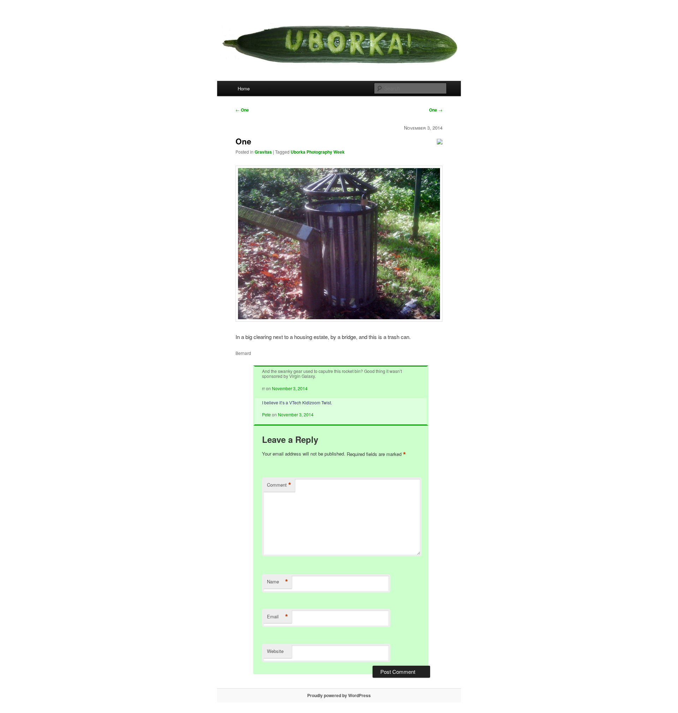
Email (277, 616)
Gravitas (263, 152)
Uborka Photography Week (318, 152)
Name (277, 581)
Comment (279, 485)
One (242, 110)
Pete (266, 414)
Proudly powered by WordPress (339, 695)
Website (275, 651)
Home (244, 88)
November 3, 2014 (290, 388)
